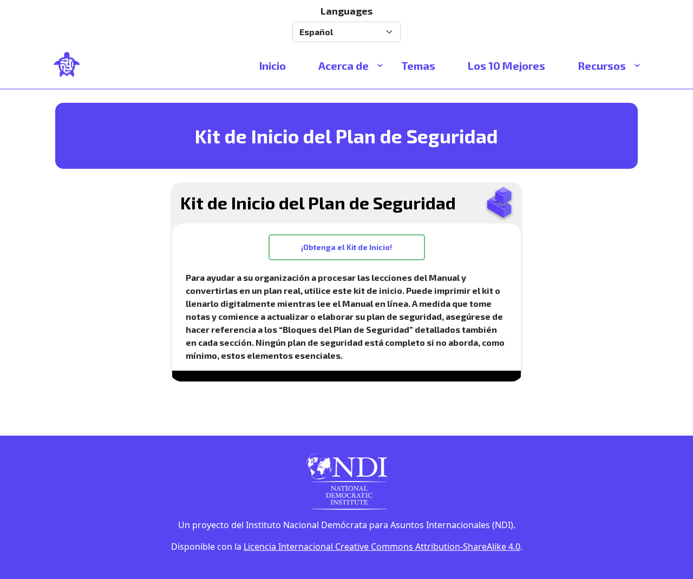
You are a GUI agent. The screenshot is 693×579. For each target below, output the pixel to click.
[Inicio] (71, 65)
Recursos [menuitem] (602, 65)
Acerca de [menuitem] (343, 65)
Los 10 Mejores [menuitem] (506, 65)
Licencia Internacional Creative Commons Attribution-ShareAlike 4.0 (382, 546)
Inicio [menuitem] (272, 65)
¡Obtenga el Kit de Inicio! (346, 247)
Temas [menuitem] (418, 65)
